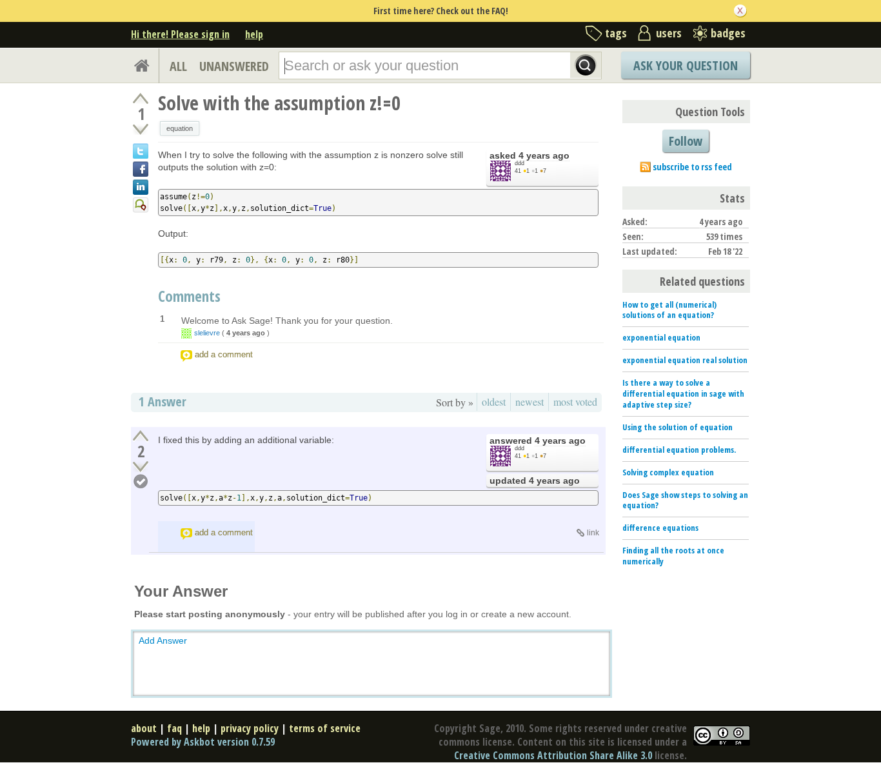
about (144, 728)
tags (616, 33)
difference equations (660, 527)
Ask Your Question (685, 65)
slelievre (207, 333)
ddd (519, 163)
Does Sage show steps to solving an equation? (685, 500)
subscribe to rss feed (692, 167)
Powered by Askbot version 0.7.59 (203, 742)
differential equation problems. (679, 449)
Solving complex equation (668, 472)
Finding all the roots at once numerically (673, 555)
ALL (178, 66)
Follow (685, 141)
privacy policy (250, 728)
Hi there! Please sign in (180, 34)
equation (179, 128)
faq (174, 728)
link (593, 532)
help (254, 34)
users (669, 33)
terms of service (325, 728)
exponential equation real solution (684, 360)
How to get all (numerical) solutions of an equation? (669, 310)
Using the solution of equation (677, 427)
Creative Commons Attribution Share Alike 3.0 (553, 755)
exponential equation (661, 337)
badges (728, 33)
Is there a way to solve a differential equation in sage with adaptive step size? (683, 393)
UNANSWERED (234, 66)
